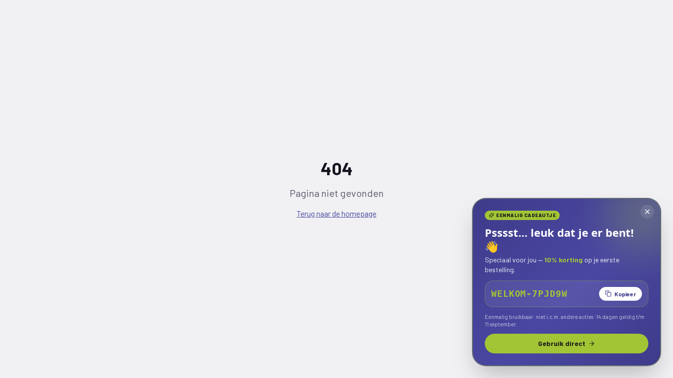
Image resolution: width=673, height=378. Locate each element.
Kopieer (625, 293)
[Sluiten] (647, 212)
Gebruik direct (561, 343)
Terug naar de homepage (336, 213)
